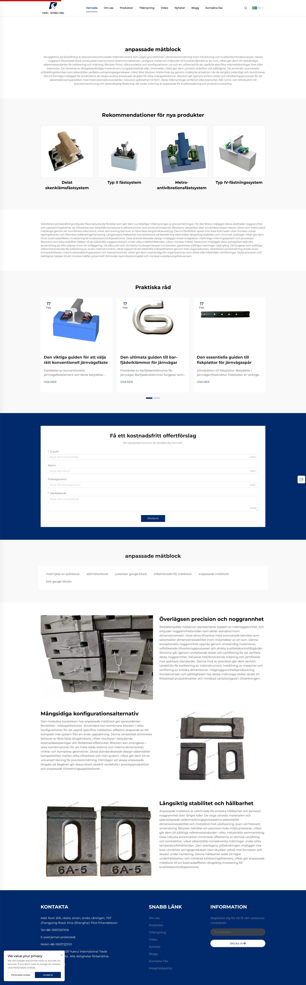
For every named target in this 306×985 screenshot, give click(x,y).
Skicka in (153, 518)
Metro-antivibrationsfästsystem (182, 185)
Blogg (195, 7)
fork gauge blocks (59, 581)
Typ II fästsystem (124, 182)
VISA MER (50, 381)
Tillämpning (146, 7)
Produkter (126, 7)
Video (164, 7)
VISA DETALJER (67, 151)
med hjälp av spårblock (63, 574)
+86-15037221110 (60, 944)
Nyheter (180, 7)
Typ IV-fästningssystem (239, 182)
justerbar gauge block (131, 574)
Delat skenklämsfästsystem (67, 185)
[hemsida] (53, 7)
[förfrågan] (301, 479)
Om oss (108, 7)
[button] (149, 398)
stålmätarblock (97, 574)
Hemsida (92, 7)
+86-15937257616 (57, 930)
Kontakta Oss (213, 7)
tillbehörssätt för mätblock (173, 574)
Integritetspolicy (160, 968)
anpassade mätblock (214, 574)
